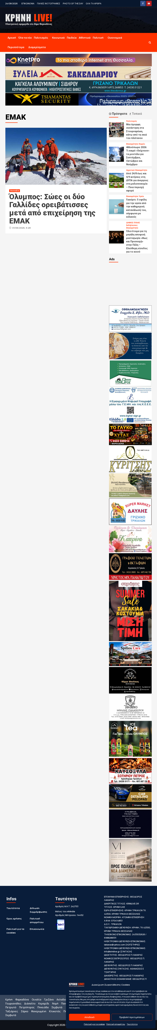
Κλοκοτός (55, 1011)
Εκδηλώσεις (132, 225)
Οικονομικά (115, 37)
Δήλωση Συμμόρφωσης (38, 910)
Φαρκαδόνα (22, 999)
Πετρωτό (10, 1007)
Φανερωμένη (38, 1011)
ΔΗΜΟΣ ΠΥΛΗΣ (133, 223)
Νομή (55, 1003)
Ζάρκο (24, 1011)
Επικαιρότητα (132, 144)
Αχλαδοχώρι (64, 999)
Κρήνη (8, 999)
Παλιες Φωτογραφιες (48, 3)
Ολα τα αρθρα (93, 3)
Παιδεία (72, 37)
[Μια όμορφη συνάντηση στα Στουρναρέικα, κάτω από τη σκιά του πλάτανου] (116, 129)
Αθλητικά (84, 37)
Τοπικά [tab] (136, 113)
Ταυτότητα (132, 1024)
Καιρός (142, 144)
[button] (150, 42)
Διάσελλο (29, 1003)
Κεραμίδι (43, 1003)
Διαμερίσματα (37, 47)
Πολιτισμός (41, 37)
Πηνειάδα (43, 1007)
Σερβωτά (57, 1007)
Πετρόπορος (26, 1007)
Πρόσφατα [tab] (119, 113)
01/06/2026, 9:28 (21, 227)
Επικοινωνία (37, 929)
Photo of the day (73, 3)
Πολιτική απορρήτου (115, 1024)
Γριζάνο (49, 999)
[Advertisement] (130, 283)
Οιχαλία (36, 999)
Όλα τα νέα (25, 37)
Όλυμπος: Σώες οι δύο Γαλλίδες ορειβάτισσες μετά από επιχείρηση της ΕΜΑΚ (52, 208)
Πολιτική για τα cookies (94, 1024)
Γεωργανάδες (13, 1003)
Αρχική (12, 37)
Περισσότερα (16, 47)
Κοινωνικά (58, 37)
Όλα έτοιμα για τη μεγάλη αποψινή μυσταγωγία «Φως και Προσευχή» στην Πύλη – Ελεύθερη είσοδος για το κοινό (137, 241)
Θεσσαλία (14, 191)
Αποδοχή (89, 1017)
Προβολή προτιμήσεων (132, 1017)
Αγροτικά (130, 170)
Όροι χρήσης (14, 918)
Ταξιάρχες (11, 1011)
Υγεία (141, 196)
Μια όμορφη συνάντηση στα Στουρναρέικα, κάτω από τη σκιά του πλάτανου (136, 131)
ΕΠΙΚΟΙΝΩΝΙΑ (27, 3)
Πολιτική (98, 37)
